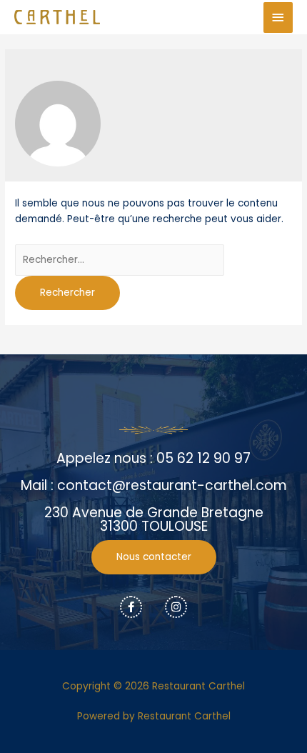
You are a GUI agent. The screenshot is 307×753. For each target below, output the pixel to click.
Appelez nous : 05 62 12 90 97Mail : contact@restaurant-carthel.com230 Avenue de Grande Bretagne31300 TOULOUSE (154, 492)
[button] (153, 557)
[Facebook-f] (131, 607)
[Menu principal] (278, 17)
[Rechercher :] (119, 259)
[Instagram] (176, 607)
